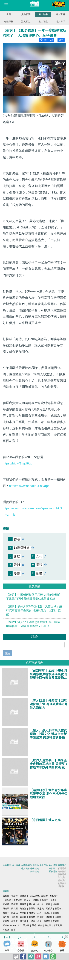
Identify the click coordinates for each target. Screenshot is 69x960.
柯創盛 (40, 917)
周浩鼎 (6, 908)
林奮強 (6, 929)
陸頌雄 (58, 917)
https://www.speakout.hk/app (29, 486)
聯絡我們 (62, 880)
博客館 (52, 868)
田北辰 (14, 908)
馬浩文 (45, 900)
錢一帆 (40, 904)
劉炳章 (27, 900)
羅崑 (34, 925)
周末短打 (17, 900)
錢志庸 (23, 917)
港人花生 (43, 21)
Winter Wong (9, 925)
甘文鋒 (23, 921)
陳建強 (14, 913)
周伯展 (49, 908)
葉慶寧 (6, 913)
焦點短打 (54, 896)
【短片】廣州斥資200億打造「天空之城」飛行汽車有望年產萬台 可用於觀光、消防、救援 (34, 610)
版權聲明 (62, 874)
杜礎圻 (32, 921)
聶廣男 (47, 921)
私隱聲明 (62, 868)
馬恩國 (23, 913)
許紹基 (14, 904)
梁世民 (36, 900)
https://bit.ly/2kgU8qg (17, 463)
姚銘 (40, 925)
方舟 (39, 913)
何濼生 (53, 900)
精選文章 (57, 925)
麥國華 (23, 904)
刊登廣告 (62, 883)
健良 (39, 921)
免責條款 (62, 871)
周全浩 (32, 913)
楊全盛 (6, 917)
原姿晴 (6, 904)
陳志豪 (48, 925)
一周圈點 (7, 900)
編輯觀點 (34, 868)
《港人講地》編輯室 (38, 896)
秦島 (48, 904)
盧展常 (56, 921)
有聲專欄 (8, 21)
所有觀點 (34, 871)
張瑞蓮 (14, 896)
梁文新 (26, 925)
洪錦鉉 (49, 917)
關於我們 (62, 865)
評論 (7, 653)
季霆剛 (32, 908)
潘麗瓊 (58, 908)
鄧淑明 (56, 913)
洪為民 (47, 913)
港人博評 (60, 21)
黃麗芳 (6, 921)
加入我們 (62, 877)
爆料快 (61, 886)
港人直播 (60, 14)
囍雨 (13, 929)
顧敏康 (23, 896)
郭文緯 (32, 904)
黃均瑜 (14, 917)
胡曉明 (56, 904)
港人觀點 (25, 21)
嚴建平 (14, 921)
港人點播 (43, 14)
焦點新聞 (25, 14)
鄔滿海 (23, 908)
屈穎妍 (6, 896)
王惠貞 (40, 908)
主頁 (8, 14)
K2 (19, 925)
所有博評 (53, 871)
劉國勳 (32, 917)
